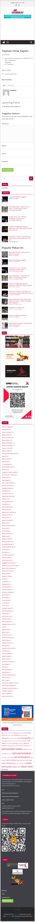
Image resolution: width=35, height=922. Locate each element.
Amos (3, 627)
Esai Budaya (21, 733)
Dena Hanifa (5, 597)
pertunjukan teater (12, 748)
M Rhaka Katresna (6, 643)
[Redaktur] (6, 93)
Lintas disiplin (9, 743)
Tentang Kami (5, 897)
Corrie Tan (4, 605)
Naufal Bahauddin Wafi (8, 547)
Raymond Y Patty (6, 576)
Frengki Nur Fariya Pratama (9, 472)
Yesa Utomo (5, 528)
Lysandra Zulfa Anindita (8, 648)
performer (18, 745)
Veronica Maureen (6, 560)
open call (26, 743)
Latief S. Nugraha (6, 653)
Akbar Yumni (5, 632)
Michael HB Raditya (7, 445)
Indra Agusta (5, 645)
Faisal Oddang (5, 640)
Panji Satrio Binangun (7, 555)
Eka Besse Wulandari (7, 592)
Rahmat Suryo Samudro (8, 512)
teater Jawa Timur (21, 760)
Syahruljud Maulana (7, 488)
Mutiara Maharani (6, 533)
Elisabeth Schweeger (7, 637)
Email (4, 154)
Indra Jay (4, 667)
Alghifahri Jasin (5, 629)
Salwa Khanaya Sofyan (8, 525)
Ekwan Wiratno (6, 440)
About (4, 85)
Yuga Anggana (5, 480)
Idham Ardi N (5, 677)
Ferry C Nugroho (6, 693)
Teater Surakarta (19, 763)
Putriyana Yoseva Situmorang (9, 565)
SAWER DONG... (7, 901)
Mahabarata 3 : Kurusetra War (17, 307)
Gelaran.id (5, 738)
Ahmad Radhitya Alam (7, 467)
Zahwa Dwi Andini (6, 696)
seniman (10, 753)
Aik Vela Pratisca (6, 635)
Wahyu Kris (5, 499)
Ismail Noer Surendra (7, 661)
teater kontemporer (9, 763)
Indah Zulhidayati (6, 669)
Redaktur (13, 90)
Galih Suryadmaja (6, 507)
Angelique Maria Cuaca (8, 624)
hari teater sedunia (13, 738)
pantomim (4, 745)
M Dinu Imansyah (6, 432)
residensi (25, 749)
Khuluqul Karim (6, 584)
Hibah (18, 738)
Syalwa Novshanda (7, 520)
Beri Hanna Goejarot (7, 485)
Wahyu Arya (5, 523)
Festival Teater (24, 735)
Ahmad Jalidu (5, 491)
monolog (14, 743)
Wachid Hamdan (6, 557)
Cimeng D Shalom (6, 608)
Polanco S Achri (18, 304)
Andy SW (4, 456)
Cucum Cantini (5, 600)
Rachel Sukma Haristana (8, 568)
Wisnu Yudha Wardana (8, 483)
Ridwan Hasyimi (6, 459)
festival (3, 735)
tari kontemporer (22, 757)
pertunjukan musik (25, 745)
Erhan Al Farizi (5, 517)
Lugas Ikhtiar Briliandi (7, 496)
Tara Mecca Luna (6, 493)
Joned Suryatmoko (7, 501)
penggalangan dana (11, 745)
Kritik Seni (10, 741)
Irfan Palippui (5, 664)
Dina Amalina (17, 261)
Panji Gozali (5, 549)
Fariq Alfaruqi (5, 672)
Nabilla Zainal (5, 536)
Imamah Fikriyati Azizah (8, 675)
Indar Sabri (4, 469)
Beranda (4, 890)
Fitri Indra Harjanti (6, 691)
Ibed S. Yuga (5, 680)
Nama (4, 146)
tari (13, 757)
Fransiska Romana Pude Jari (9, 688)
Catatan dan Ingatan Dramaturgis (17, 315)
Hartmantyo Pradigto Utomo (9, 683)
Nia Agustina (17, 294)
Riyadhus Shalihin (6, 539)
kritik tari (25, 741)
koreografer (26, 738)
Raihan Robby (5, 435)
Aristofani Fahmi (6, 619)
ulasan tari (16, 767)
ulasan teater (27, 766)
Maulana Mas (5, 477)
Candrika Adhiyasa (6, 589)
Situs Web (5, 161)
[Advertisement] (17, 30)
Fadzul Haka (5, 613)
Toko (3, 894)
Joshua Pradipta (6, 656)
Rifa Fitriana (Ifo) (6, 515)
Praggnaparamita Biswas (8, 563)
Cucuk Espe (17, 286)
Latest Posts (11, 85)
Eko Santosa (5, 504)
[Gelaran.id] (4, 42)
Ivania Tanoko (5, 659)
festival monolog (9, 735)
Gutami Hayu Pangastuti (8, 685)
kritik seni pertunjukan (17, 741)
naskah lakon (20, 743)
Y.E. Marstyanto (6, 464)
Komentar (5, 124)
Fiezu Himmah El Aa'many (8, 475)
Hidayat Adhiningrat (19, 271)
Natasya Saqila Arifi (7, 541)
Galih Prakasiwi (6, 509)
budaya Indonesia (8, 733)
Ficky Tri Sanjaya (18, 309)
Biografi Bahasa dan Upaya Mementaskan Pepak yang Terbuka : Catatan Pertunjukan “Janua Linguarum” (20, 301)
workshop (5, 769)
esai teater (28, 733)
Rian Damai (5, 552)
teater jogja (28, 760)
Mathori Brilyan (6, 451)
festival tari (17, 735)
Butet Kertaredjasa (7, 611)
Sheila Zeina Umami (7, 571)
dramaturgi (15, 733)
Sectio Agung (5, 531)
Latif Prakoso (5, 651)
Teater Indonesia (11, 760)
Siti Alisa (4, 579)
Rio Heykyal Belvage (7, 544)
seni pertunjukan (21, 753)
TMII (24, 763)
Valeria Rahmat (6, 573)
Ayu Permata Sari (6, 616)
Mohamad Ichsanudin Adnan (9, 453)
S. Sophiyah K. (5, 581)
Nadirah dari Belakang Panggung (17, 260)
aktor (3, 733)
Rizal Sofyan (5, 461)
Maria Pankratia (6, 587)
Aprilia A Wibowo (6, 621)
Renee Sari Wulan (6, 437)
